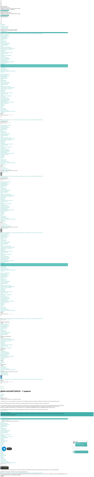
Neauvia (2, 450)
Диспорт (2, 458)
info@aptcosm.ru (4, 31)
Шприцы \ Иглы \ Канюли (6, 49)
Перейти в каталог (4, 10)
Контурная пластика (5, 58)
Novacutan (2, 451)
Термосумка (3, 50)
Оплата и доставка (4, 26)
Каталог (2, 422)
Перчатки (2, 90)
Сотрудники (3, 68)
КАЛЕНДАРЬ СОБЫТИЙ (5, 95)
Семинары (2, 24)
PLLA (1, 46)
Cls (1, 446)
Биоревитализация (4, 59)
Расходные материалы (5, 47)
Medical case (3, 455)
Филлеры (2, 51)
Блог (1, 66)
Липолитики (3, 41)
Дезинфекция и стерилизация (7, 48)
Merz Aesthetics (3, 440)
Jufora (1, 456)
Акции (2, 94)
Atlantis (2, 453)
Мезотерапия (3, 40)
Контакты (2, 112)
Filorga (1, 442)
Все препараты (3, 35)
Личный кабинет (4, 374)
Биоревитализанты (4, 36)
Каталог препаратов (5, 74)
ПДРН (1, 39)
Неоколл (2, 457)
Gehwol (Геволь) (4, 53)
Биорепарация (3, 60)
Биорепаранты (3, 37)
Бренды (2, 438)
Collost (1, 443)
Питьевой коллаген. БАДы (6, 52)
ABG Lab (2, 454)
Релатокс (2, 439)
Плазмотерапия (4, 45)
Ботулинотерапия (4, 57)
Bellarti (2, 444)
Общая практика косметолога (7, 61)
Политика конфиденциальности (8, 70)
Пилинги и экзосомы (5, 43)
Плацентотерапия (4, 44)
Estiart (1, 447)
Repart (1, 452)
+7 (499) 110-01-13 (4, 372)
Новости (2, 65)
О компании (3, 108)
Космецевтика (3, 38)
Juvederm (2, 441)
